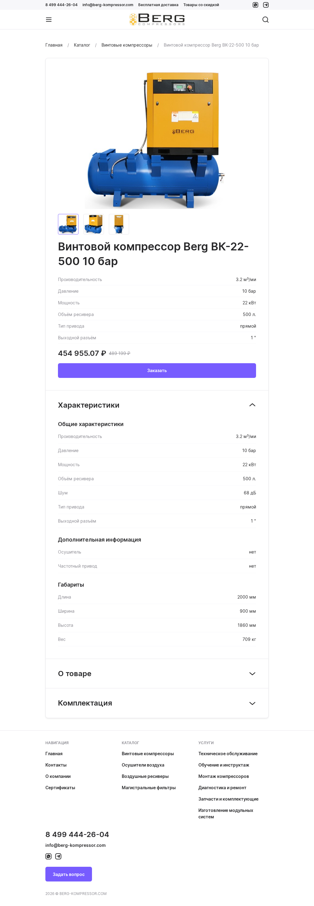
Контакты (56, 764)
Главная (54, 753)
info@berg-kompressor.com (107, 4)
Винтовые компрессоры (148, 753)
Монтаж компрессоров (223, 776)
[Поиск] (265, 19)
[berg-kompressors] (48, 856)
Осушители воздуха (143, 764)
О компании (58, 776)
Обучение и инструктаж (223, 764)
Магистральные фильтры (149, 787)
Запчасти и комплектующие (228, 798)
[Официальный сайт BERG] (157, 19)
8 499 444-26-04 (61, 4)
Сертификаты (60, 787)
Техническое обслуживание (228, 753)
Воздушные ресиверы (145, 776)
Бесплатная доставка (158, 4)
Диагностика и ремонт (222, 787)
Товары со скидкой (201, 4)
